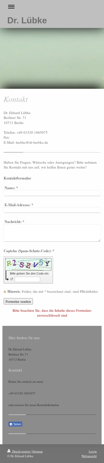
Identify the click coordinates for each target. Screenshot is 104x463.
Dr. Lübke (27, 20)
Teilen (17, 424)
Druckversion (21, 451)
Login (93, 451)
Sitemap (37, 451)
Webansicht (89, 456)
